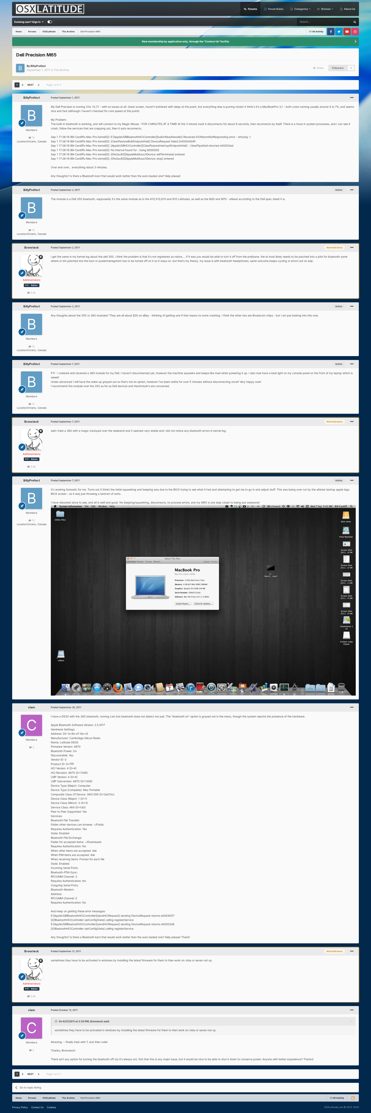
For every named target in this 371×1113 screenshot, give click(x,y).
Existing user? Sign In (28, 21)
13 (33, 137)
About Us (349, 8)
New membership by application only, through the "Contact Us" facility (185, 41)
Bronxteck (31, 247)
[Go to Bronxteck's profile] (31, 265)
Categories (301, 8)
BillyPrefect (38, 66)
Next (30, 84)
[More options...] (352, 97)
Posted (65, 97)
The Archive (61, 70)
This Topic (340, 21)
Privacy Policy (20, 1107)
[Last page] (38, 84)
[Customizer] (50, 22)
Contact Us (37, 1107)
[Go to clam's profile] (31, 725)
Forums (252, 8)
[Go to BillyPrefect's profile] (20, 68)
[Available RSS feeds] (353, 1098)
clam (31, 707)
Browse (326, 8)
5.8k (33, 292)
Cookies (51, 1107)
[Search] (355, 22)
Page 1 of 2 (53, 84)
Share (319, 67)
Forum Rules (275, 8)
